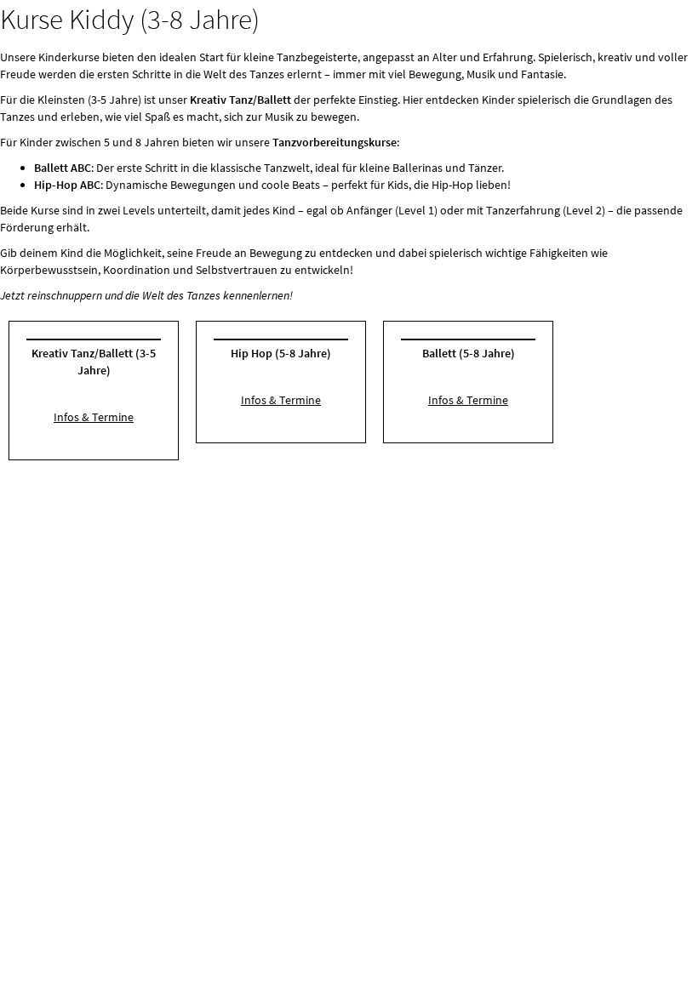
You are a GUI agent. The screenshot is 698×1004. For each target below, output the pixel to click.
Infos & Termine (94, 417)
